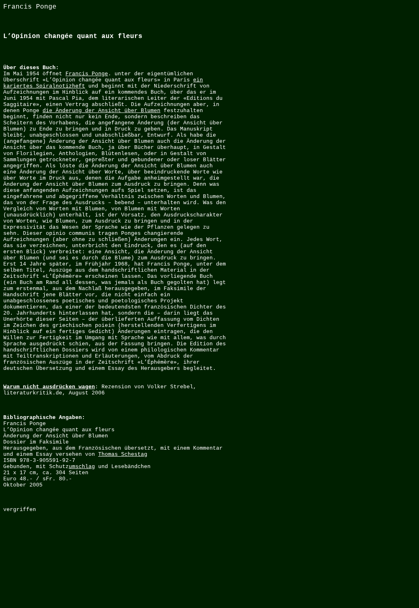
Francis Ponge (86, 74)
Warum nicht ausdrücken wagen (49, 387)
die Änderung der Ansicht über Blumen (101, 111)
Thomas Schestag (122, 454)
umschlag (82, 467)
